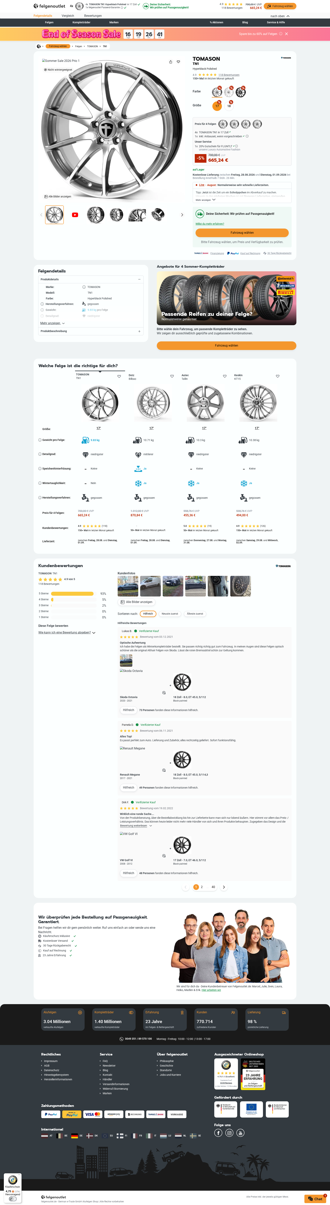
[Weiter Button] (224, 887)
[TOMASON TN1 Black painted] (240, 92)
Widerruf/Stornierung (115, 1088)
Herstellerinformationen (58, 1079)
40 (213, 887)
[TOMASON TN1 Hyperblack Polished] (217, 92)
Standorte (166, 1070)
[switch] (13, 1199)
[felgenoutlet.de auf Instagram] (229, 1133)
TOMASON (92, 46)
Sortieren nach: (128, 614)
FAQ (105, 1061)
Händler (107, 1079)
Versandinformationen (116, 1084)
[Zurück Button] (185, 887)
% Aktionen (216, 22)
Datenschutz (51, 1070)
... (207, 887)
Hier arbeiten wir (211, 990)
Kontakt (107, 1074)
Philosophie (167, 1061)
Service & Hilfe (276, 22)
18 (229, 106)
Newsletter (109, 1065)
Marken (114, 22)
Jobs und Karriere (170, 1074)
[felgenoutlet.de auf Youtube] (240, 1133)
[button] (90, 279)
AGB (46, 1065)
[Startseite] (39, 46)
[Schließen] (286, 34)
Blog (245, 22)
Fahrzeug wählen (58, 46)
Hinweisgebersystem (56, 1074)
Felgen (49, 22)
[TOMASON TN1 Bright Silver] (229, 92)
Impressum (50, 1061)
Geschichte (166, 1065)
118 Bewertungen (228, 75)
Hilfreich (128, 710)
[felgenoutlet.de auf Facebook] (218, 1133)
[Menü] (19, 1175)
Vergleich (68, 16)
